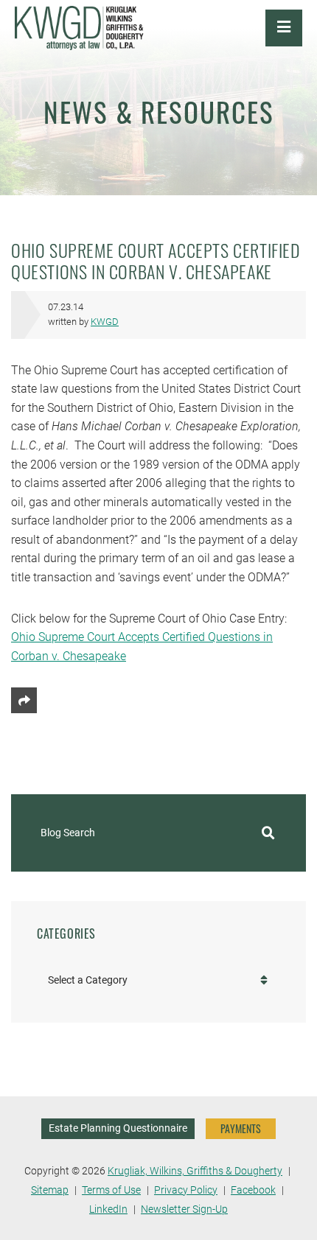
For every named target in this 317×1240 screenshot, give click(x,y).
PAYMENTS (240, 1128)
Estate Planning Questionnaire (118, 1128)
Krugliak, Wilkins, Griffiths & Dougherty (195, 1171)
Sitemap (50, 1190)
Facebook (253, 1190)
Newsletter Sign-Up (184, 1209)
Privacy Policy (185, 1190)
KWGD (105, 321)
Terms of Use (111, 1190)
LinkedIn (108, 1209)
